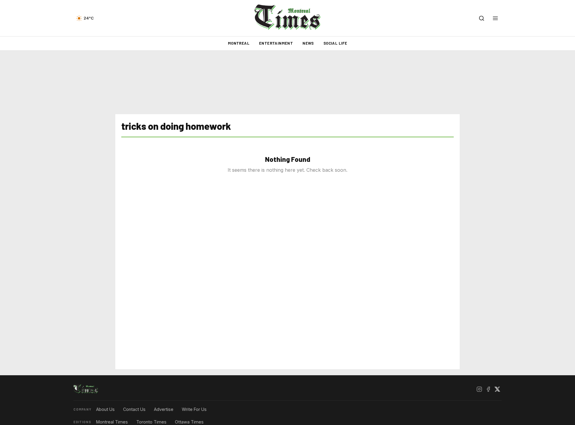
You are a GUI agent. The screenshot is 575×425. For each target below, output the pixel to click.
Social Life (335, 43)
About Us (105, 409)
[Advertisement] (287, 82)
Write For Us (194, 409)
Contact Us (134, 409)
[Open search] (481, 18)
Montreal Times (112, 421)
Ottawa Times (189, 421)
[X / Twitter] (497, 389)
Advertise (163, 409)
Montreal (238, 43)
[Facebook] (488, 389)
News (308, 43)
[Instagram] (479, 389)
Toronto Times (151, 421)
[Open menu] (495, 18)
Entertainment (276, 43)
